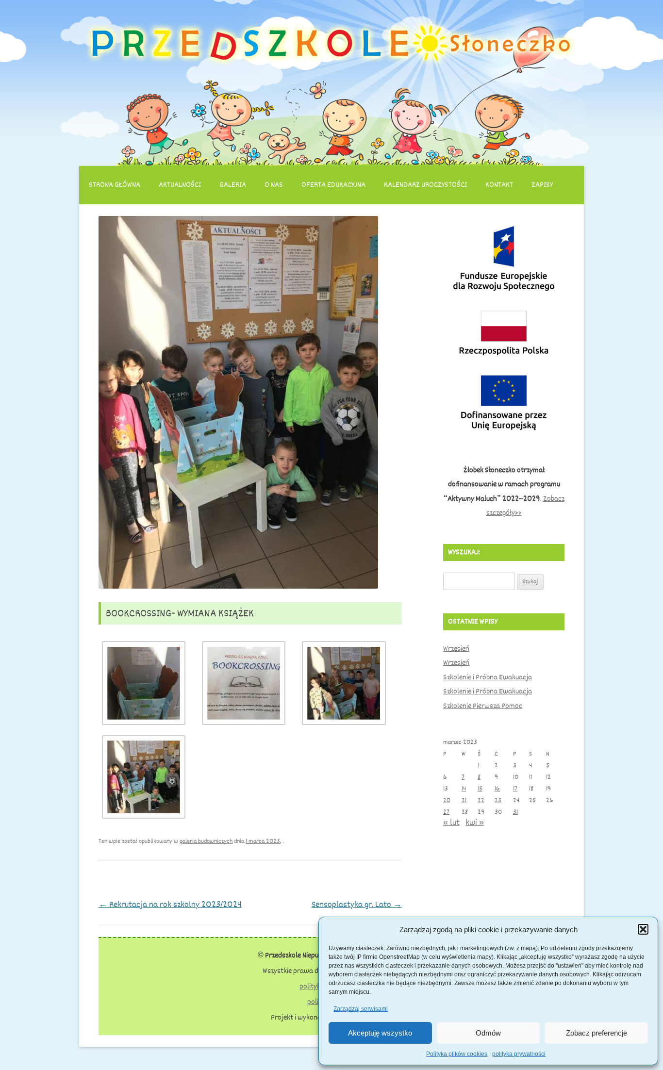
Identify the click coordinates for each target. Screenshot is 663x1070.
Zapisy (542, 185)
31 (515, 812)
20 (446, 800)
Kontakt (499, 185)
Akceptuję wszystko (380, 1033)
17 (515, 789)
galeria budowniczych (206, 841)
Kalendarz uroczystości (425, 185)
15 (480, 789)
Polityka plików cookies (456, 1054)
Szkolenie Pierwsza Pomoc (482, 706)
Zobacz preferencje (596, 1033)
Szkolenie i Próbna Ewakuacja (487, 677)
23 (498, 800)
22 (481, 800)
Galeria (232, 185)
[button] (643, 929)
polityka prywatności (519, 1054)
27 (446, 812)
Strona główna (114, 185)
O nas (274, 185)
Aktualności (180, 185)
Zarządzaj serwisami (360, 1008)
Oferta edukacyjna (333, 185)
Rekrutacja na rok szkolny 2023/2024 (170, 904)
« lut (451, 822)
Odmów (488, 1033)
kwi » (474, 822)
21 (464, 800)
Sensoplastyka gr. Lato (357, 904)
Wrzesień (456, 648)
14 (464, 789)
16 (497, 789)
